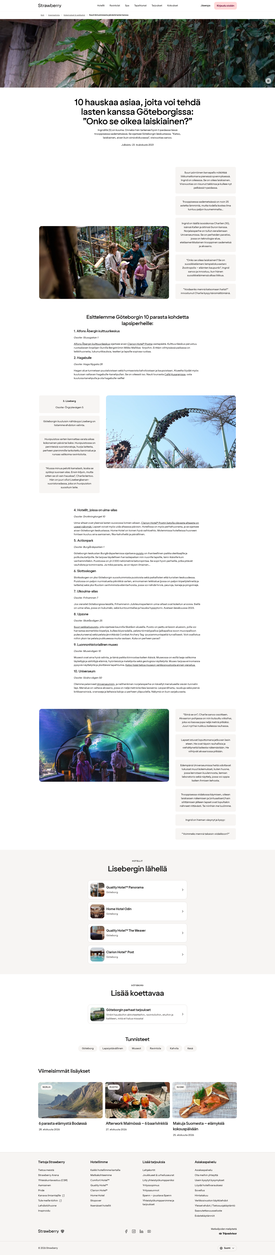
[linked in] (141, 1231)
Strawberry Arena (48, 1175)
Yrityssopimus (151, 1185)
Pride (41, 1190)
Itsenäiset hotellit (100, 1205)
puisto (140, 553)
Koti (42, 15)
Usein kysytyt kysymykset (209, 1180)
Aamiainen (44, 1185)
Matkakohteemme (101, 1175)
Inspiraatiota (54, 15)
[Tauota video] (268, 81)
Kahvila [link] (174, 1048)
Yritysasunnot (151, 1190)
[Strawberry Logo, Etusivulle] (49, 6)
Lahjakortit (149, 1170)
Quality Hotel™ (99, 1185)
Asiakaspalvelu (203, 1170)
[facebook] (126, 1231)
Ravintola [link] (155, 1048)
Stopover (95, 1200)
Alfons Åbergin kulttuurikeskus (92, 344)
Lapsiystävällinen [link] (112, 1048)
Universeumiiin (105, 684)
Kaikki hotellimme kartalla (105, 1170)
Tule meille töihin (48, 1200)
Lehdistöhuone (47, 1205)
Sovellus (200, 1190)
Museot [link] (136, 1048)
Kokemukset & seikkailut (74, 15)
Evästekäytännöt (205, 1216)
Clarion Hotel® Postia (139, 344)
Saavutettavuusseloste (208, 1210)
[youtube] (149, 1231)
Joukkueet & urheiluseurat (158, 1175)
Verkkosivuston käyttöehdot (211, 1200)
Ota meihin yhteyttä (206, 1175)
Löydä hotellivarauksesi (209, 1185)
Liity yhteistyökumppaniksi (158, 1180)
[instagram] (134, 1231)
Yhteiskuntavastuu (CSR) (52, 1180)
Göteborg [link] (88, 1048)
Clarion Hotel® (98, 1190)
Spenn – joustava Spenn (157, 1195)
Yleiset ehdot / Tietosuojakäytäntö (215, 1205)
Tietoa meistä (46, 1170)
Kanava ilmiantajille (49, 1195)
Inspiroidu (44, 1210)
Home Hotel (97, 1195)
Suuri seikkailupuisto (86, 627)
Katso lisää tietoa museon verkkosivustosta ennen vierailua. (160, 665)
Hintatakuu (201, 1195)
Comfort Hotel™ (99, 1180)
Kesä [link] (190, 1048)
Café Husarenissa (174, 374)
